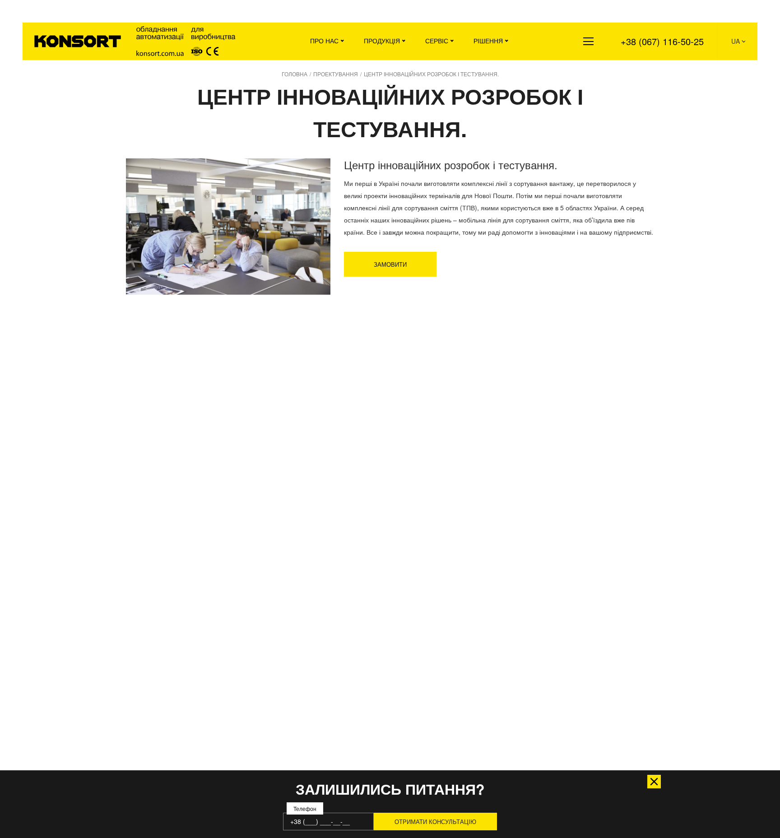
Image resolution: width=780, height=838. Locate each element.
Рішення (488, 40)
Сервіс (436, 40)
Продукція (382, 40)
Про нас (324, 40)
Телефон (304, 808)
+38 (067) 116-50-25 (662, 41)
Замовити (390, 264)
